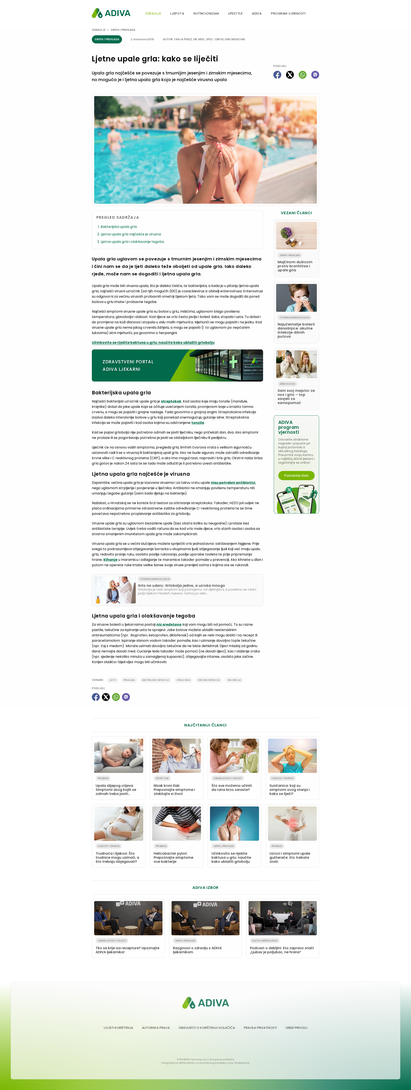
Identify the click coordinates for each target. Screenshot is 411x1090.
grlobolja (234, 680)
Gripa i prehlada (123, 30)
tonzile (197, 422)
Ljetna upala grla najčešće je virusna (131, 234)
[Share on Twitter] (290, 75)
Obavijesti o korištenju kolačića (207, 1027)
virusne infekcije (209, 680)
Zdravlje (153, 13)
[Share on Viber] (315, 75)
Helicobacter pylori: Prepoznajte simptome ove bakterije (173, 854)
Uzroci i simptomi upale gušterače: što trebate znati (290, 854)
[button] (317, 13)
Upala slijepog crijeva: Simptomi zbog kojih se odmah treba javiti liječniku (116, 787)
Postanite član (296, 475)
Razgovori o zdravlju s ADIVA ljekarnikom (197, 947)
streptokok (171, 401)
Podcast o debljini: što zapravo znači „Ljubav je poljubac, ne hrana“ (282, 947)
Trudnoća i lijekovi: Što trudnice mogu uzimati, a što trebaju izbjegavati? (117, 854)
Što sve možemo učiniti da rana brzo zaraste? (231, 784)
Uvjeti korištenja (118, 1027)
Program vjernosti (288, 13)
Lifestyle (235, 13)
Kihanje (110, 559)
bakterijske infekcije (155, 680)
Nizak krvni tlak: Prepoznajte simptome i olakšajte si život (174, 786)
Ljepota (177, 13)
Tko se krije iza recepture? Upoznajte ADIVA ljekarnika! (127, 947)
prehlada (129, 680)
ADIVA (257, 13)
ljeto (112, 680)
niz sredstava (169, 624)
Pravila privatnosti (260, 1027)
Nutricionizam (206, 13)
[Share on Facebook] (277, 75)
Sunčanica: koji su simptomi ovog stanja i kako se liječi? (290, 786)
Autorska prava (156, 1027)
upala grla (183, 680)
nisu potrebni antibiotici (233, 482)
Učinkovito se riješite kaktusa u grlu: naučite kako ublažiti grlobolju (153, 342)
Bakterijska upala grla (119, 226)
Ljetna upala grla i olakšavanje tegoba (132, 241)
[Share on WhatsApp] (303, 75)
